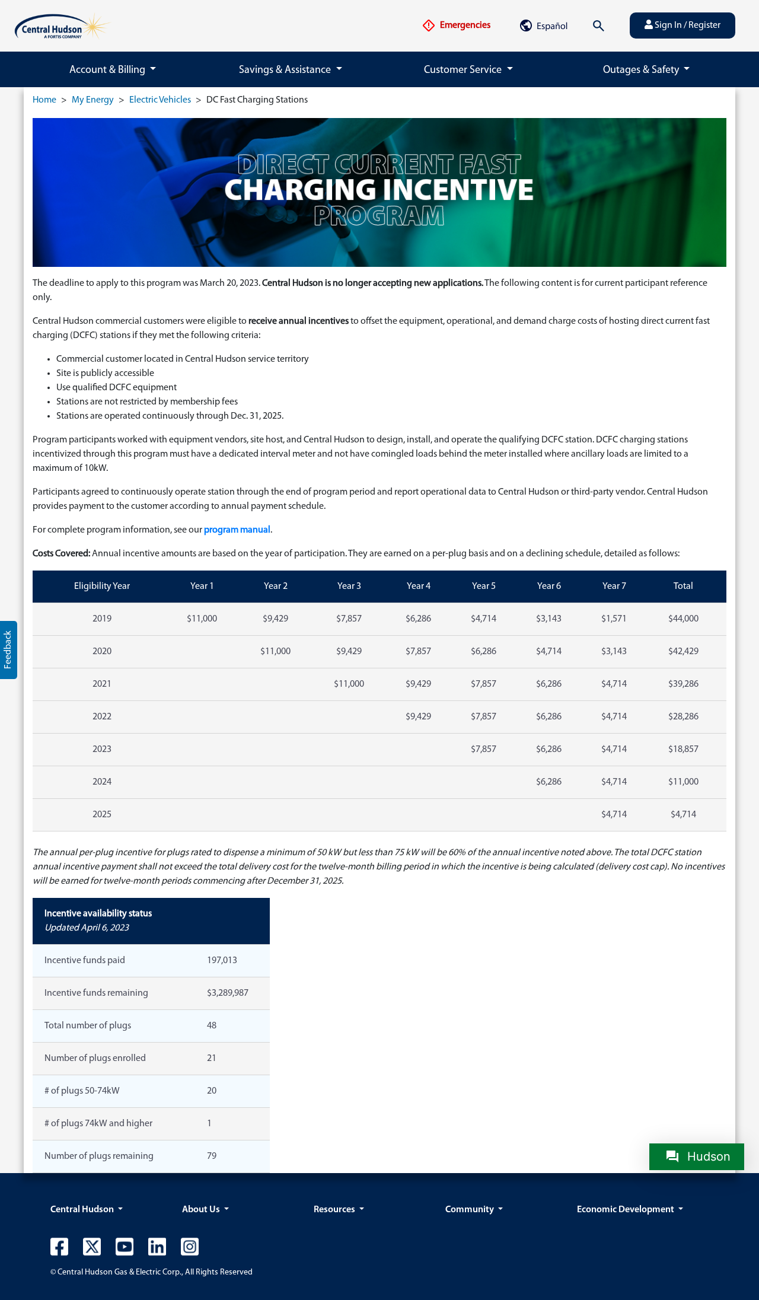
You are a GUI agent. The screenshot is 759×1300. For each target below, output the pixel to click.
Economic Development (626, 1210)
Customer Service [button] (464, 70)
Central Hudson (83, 1210)
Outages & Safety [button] (642, 70)
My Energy (93, 100)
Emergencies (464, 25)
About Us (202, 1210)
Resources (335, 1210)
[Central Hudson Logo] (62, 25)
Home (44, 100)
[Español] (543, 25)
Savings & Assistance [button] (286, 70)
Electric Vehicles (160, 100)
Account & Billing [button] (108, 70)
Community (470, 1210)
